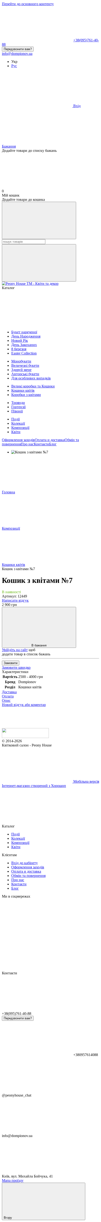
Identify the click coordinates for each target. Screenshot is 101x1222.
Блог (53, 444)
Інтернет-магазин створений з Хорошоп (34, 786)
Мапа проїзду (12, 1180)
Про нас (27, 444)
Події (15, 419)
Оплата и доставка (50, 440)
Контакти (41, 444)
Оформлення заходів (18, 440)
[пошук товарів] (39, 220)
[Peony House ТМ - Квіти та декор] (25, 737)
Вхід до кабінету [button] (24, 863)
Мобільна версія (85, 781)
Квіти (15, 432)
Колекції (18, 423)
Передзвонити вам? (18, 49)
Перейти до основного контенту (28, 4)
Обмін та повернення (28, 876)
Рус (14, 66)
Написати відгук (15, 600)
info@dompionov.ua (17, 54)
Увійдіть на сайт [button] (15, 650)
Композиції (20, 428)
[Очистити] (39, 263)
